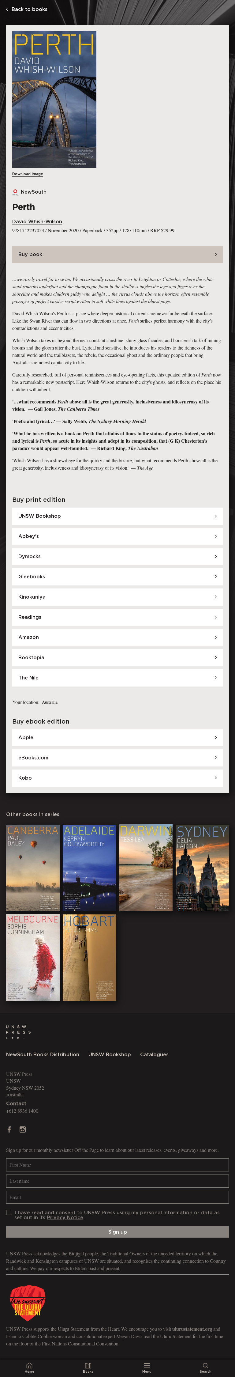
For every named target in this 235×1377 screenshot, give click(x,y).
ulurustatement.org (192, 1328)
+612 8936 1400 (22, 1110)
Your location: (25, 702)
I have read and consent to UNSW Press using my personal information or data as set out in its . (117, 1215)
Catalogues (154, 1054)
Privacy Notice (65, 1217)
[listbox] (49, 702)
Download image (27, 174)
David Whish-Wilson (37, 221)
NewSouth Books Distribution (42, 1054)
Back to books (28, 9)
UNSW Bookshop (109, 1054)
